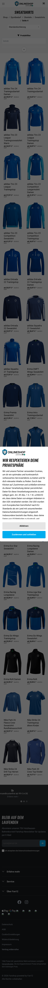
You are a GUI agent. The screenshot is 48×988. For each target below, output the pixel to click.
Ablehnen (24, 526)
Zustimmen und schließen (24, 534)
